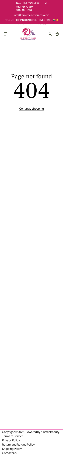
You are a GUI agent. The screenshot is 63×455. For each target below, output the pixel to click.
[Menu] (5, 34)
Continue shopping (31, 108)
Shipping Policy (12, 449)
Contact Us (9, 453)
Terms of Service (12, 436)
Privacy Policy (11, 440)
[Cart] (57, 34)
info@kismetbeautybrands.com (31, 15)
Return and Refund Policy (18, 444)
